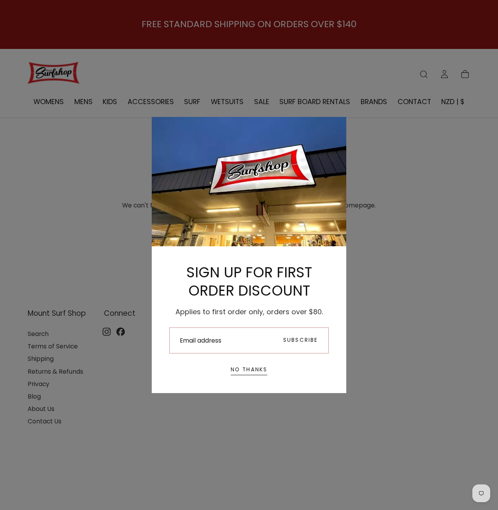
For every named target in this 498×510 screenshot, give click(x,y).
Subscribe (300, 340)
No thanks (249, 369)
